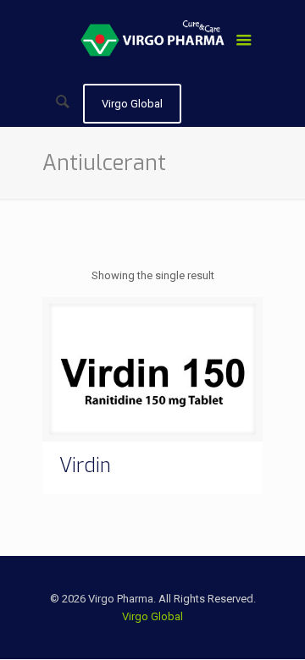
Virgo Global (152, 616)
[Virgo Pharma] (152, 42)
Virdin (85, 466)
